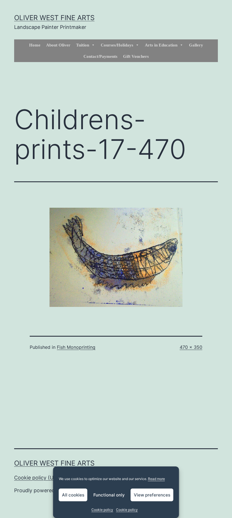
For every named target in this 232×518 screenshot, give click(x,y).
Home (34, 45)
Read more (156, 479)
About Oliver (58, 45)
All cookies (73, 495)
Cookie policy (102, 510)
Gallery (196, 45)
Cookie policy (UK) (36, 478)
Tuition (82, 45)
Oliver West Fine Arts (54, 18)
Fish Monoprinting (76, 347)
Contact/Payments (100, 56)
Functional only (109, 495)
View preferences (152, 495)
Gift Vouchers (136, 56)
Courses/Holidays (117, 45)
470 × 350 (191, 347)
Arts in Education (161, 45)
